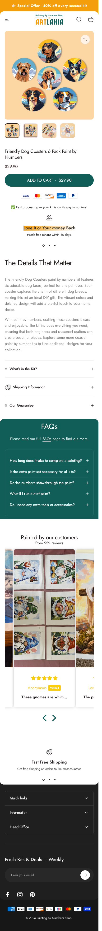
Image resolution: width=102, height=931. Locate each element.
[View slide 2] (49, 245)
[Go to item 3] (49, 130)
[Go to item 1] (30, 130)
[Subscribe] (85, 875)
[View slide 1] (43, 245)
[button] (45, 717)
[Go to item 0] (12, 130)
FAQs (46, 439)
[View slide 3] (55, 245)
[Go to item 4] (67, 130)
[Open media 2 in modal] (85, 39)
